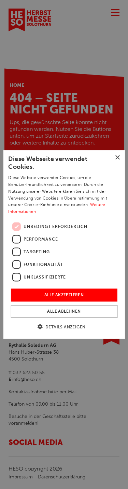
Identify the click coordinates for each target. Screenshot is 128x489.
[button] (64, 326)
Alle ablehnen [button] (64, 312)
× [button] (117, 157)
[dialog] (64, 244)
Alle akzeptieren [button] (64, 295)
